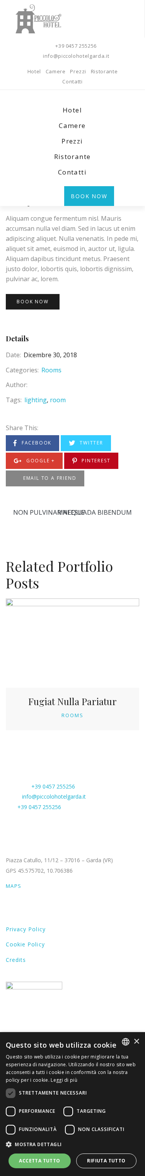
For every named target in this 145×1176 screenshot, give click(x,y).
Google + (39, 460)
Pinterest (95, 460)
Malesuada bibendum (94, 511)
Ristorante (104, 71)
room (58, 400)
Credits (16, 959)
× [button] (136, 1042)
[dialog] (72, 1104)
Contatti (72, 81)
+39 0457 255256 (76, 45)
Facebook (35, 442)
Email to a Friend (48, 478)
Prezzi (78, 71)
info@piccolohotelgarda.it (76, 55)
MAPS (13, 885)
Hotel (34, 71)
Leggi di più (64, 1080)
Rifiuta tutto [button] (106, 1160)
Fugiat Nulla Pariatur (72, 701)
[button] (72, 1144)
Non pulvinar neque (49, 511)
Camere (56, 71)
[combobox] (126, 1042)
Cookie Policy (25, 944)
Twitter (90, 442)
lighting (35, 400)
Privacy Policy (26, 929)
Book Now (89, 196)
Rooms (51, 370)
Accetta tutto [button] (39, 1160)
